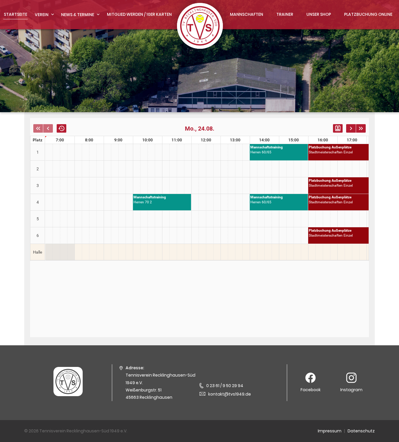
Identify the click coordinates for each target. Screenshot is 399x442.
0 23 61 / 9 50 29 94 (224, 386)
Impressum (329, 431)
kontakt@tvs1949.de (229, 394)
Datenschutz (361, 431)
